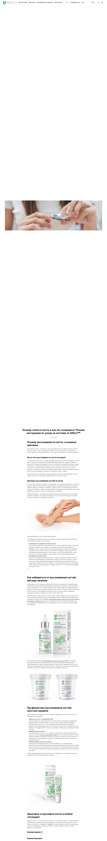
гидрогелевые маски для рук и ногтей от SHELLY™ (56, 661)
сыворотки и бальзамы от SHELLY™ (49, 735)
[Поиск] (99, 2)
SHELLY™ (50, 824)
